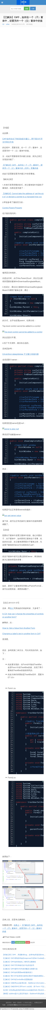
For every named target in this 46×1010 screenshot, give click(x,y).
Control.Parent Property (12, 207)
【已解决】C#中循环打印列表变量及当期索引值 (20, 969)
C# (3, 24)
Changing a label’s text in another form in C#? (21, 633)
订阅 (32, 9)
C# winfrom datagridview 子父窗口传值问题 (20, 354)
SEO (21, 1005)
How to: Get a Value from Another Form (18, 628)
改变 (27, 942)
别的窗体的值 (20, 942)
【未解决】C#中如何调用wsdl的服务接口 (17, 972)
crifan (8, 24)
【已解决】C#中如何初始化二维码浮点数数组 (19, 961)
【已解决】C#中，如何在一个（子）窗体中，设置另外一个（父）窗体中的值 (22, 18)
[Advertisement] (23, 51)
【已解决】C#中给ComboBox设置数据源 (17, 979)
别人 (12, 608)
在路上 (23, 2)
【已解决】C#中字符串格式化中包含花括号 (18, 965)
